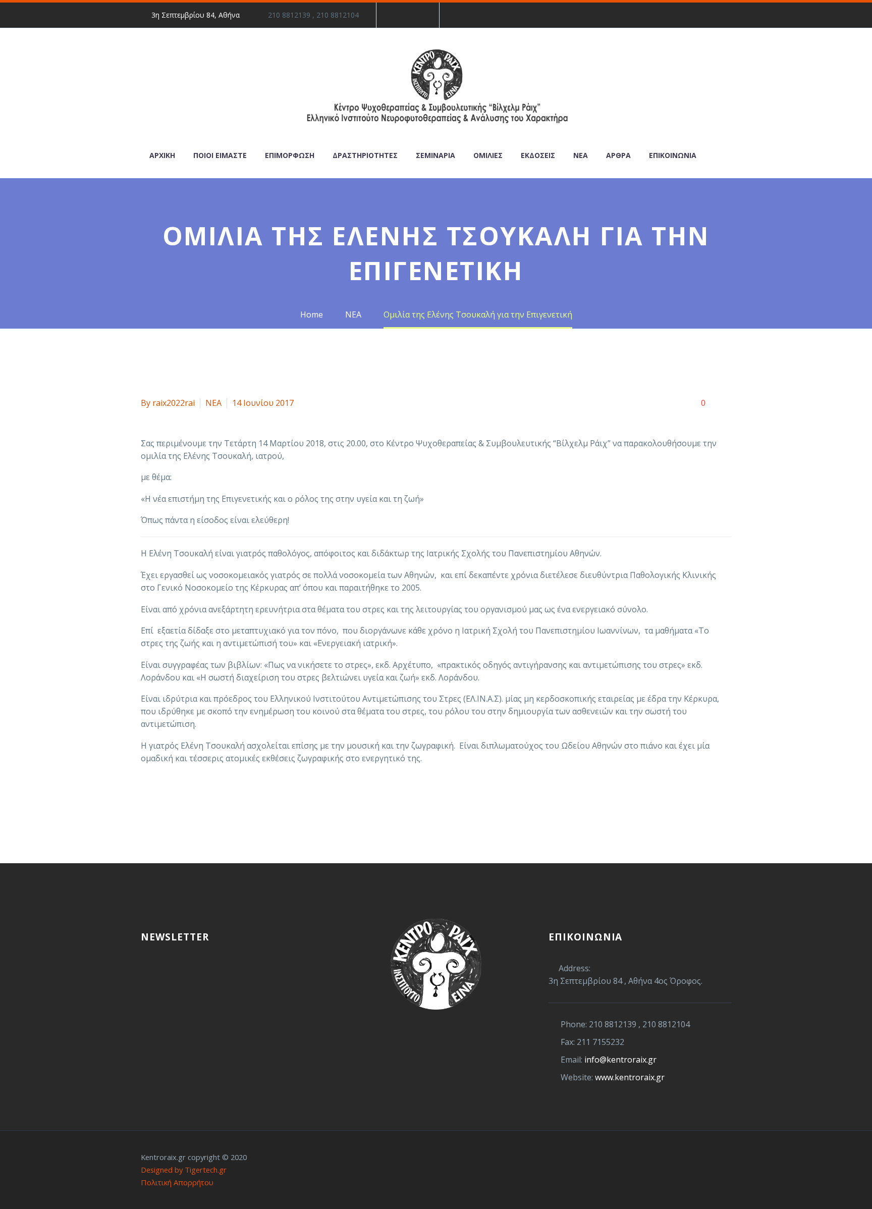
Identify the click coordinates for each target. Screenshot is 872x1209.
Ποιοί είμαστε (220, 155)
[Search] (715, 155)
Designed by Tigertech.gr (184, 1170)
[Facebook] (399, 15)
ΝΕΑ (213, 402)
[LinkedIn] (414, 15)
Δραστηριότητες (365, 155)
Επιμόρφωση (289, 155)
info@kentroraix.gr (620, 1059)
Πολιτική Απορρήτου (177, 1182)
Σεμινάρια (435, 155)
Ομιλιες (488, 155)
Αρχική (162, 155)
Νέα (580, 155)
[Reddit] (223, 799)
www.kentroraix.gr (630, 1077)
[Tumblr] (193, 799)
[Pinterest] (178, 799)
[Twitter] (162, 799)
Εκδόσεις (538, 155)
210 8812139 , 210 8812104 (313, 15)
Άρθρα (618, 155)
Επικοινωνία (672, 155)
